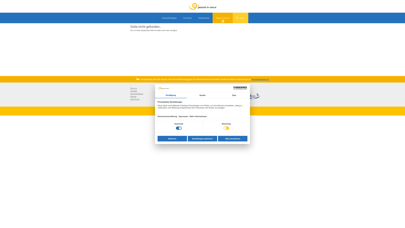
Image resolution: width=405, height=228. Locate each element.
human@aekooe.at (260, 79)
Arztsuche (187, 18)
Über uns (133, 88)
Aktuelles (133, 91)
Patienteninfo (203, 18)
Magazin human (223, 18)
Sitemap (133, 96)
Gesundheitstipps (169, 18)
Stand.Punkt (134, 99)
